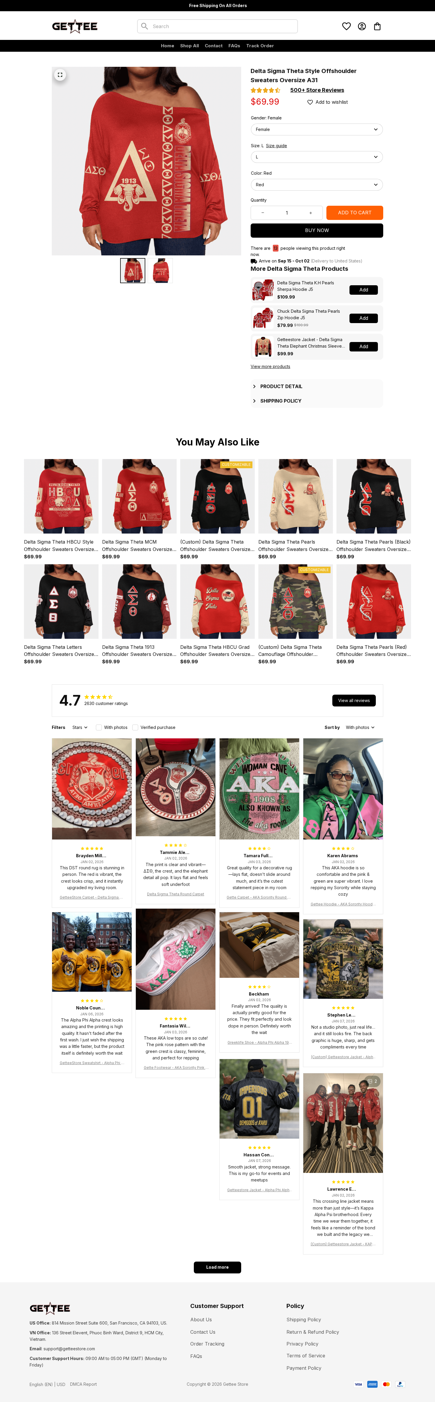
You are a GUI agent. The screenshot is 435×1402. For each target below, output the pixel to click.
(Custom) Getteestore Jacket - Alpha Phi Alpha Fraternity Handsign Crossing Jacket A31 (343, 1057)
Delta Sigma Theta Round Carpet (175, 894)
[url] (69, 1349)
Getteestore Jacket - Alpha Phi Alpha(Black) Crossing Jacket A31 (259, 1190)
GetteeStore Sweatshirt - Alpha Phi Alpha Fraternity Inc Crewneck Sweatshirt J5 (92, 1063)
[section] (317, 90)
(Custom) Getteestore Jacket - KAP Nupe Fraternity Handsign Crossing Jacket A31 (343, 1244)
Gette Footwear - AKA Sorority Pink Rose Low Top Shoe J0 (176, 1067)
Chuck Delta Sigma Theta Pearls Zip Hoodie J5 (308, 314)
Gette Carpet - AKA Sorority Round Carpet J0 (259, 897)
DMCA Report (83, 1384)
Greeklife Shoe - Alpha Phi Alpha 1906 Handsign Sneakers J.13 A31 (259, 1042)
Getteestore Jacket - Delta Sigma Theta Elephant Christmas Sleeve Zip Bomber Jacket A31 (309, 343)
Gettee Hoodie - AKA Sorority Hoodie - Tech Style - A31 (343, 904)
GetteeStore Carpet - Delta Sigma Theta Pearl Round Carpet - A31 (92, 897)
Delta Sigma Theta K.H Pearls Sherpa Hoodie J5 (305, 286)
